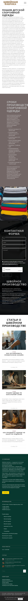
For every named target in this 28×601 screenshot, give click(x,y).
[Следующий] (24, 376)
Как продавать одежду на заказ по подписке (14, 433)
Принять (20, 599)
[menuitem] (24, 3)
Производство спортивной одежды (10, 533)
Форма (5, 528)
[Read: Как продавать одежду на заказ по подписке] (3, 566)
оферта (12, 594)
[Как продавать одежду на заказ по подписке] (14, 419)
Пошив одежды (5, 514)
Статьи (14, 351)
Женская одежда (7, 518)
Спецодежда (6, 531)
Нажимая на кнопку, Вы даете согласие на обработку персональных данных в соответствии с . (13, 263)
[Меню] (24, 3)
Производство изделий (7, 537)
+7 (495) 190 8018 (5, 506)
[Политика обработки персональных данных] (11, 2)
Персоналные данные (19, 593)
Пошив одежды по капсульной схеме (14, 393)
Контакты (5, 492)
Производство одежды (7, 535)
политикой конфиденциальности (10, 264)
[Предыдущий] (4, 376)
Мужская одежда (7, 516)
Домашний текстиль (8, 526)
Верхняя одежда (7, 523)
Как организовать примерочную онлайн (14, 354)
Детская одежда (7, 521)
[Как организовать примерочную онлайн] (14, 340)
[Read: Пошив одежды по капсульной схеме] (3, 563)
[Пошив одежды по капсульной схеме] (14, 379)
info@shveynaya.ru (6, 509)
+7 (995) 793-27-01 (5, 508)
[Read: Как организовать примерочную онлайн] (3, 559)
